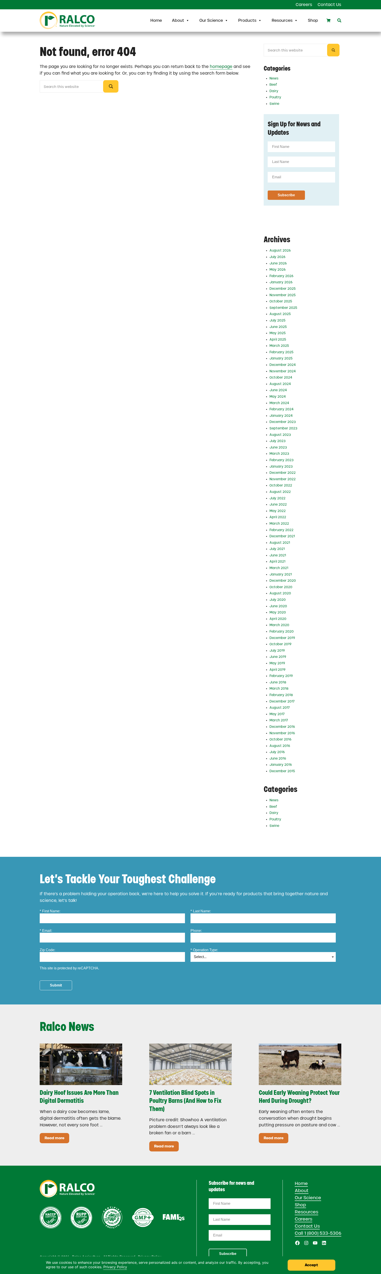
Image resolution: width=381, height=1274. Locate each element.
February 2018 (281, 695)
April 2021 (277, 561)
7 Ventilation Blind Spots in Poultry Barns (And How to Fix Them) (185, 1101)
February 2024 (281, 409)
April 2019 (277, 669)
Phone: (196, 931)
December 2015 (282, 771)
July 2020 (277, 599)
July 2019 (277, 650)
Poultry (275, 97)
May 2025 (277, 333)
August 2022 (280, 492)
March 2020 (279, 625)
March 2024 (279, 403)
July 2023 (277, 441)
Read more (57, 1139)
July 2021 (277, 549)
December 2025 (282, 288)
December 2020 (282, 580)
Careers (303, 1218)
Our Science (211, 20)
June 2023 (278, 447)
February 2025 (281, 352)
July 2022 (277, 498)
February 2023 (281, 460)
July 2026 (277, 257)
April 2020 (277, 619)
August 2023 (280, 435)
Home (156, 20)
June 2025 (278, 327)
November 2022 (282, 479)
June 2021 (277, 555)
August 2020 (280, 593)
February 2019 (281, 676)
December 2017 (282, 701)
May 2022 (277, 511)
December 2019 (282, 638)
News (274, 78)
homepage (221, 66)
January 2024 (281, 415)
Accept (311, 1265)
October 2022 (280, 485)
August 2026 (280, 250)
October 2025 (280, 301)
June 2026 (278, 263)
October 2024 (280, 377)
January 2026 (281, 282)
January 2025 (281, 358)
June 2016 (277, 758)
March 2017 (278, 720)
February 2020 (281, 631)
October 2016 (280, 739)
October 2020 (280, 587)
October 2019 (280, 644)
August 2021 (279, 542)
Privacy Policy (115, 1267)
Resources (282, 20)
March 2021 (278, 568)
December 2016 (282, 726)
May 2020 (277, 612)
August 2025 (280, 314)
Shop (313, 20)
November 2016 (282, 733)
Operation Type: (204, 950)
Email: (46, 931)
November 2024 (282, 371)
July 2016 (277, 752)
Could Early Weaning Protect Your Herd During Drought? (299, 1096)
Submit (56, 985)
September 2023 (283, 428)
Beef (273, 84)
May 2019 (277, 663)
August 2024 (280, 384)
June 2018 (277, 682)
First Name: (50, 911)
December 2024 (282, 365)
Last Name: (200, 911)
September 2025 (283, 308)
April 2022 (277, 517)
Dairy (273, 91)
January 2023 (281, 466)
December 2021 (282, 536)
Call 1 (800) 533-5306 (318, 1233)
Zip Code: (47, 950)
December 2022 (282, 472)
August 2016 (279, 746)
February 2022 (281, 530)
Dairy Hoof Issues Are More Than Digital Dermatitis (79, 1096)
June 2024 (278, 390)
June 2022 (278, 504)
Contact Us (307, 1226)
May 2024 (277, 396)
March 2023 (279, 453)
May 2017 (277, 714)
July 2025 (277, 320)
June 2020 (278, 606)
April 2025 (277, 339)
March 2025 (279, 345)
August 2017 (279, 707)
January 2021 (280, 574)
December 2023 (282, 422)
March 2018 (279, 688)
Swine (274, 103)
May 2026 (277, 269)
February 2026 (281, 276)
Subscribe (227, 1254)
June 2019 (277, 657)
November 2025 (282, 295)
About (178, 20)
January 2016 (280, 764)
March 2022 (279, 523)
